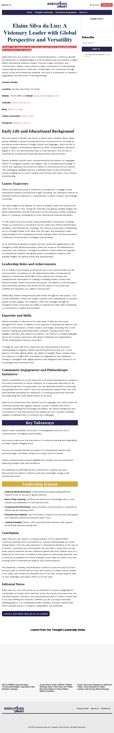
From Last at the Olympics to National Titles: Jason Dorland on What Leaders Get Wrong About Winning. (94, 687)
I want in (96, 49)
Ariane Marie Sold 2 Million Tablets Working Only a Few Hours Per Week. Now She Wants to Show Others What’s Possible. (56, 688)
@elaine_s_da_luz (21, 123)
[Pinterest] (99, 25)
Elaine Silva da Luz (21, 102)
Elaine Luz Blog (15, 109)
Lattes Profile (27, 116)
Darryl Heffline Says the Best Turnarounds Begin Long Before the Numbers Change (18, 687)
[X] (93, 25)
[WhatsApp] (105, 25)
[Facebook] (86, 25)
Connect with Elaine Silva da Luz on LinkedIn (26, 613)
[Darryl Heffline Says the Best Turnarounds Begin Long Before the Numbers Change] (19, 659)
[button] (6, 5)
